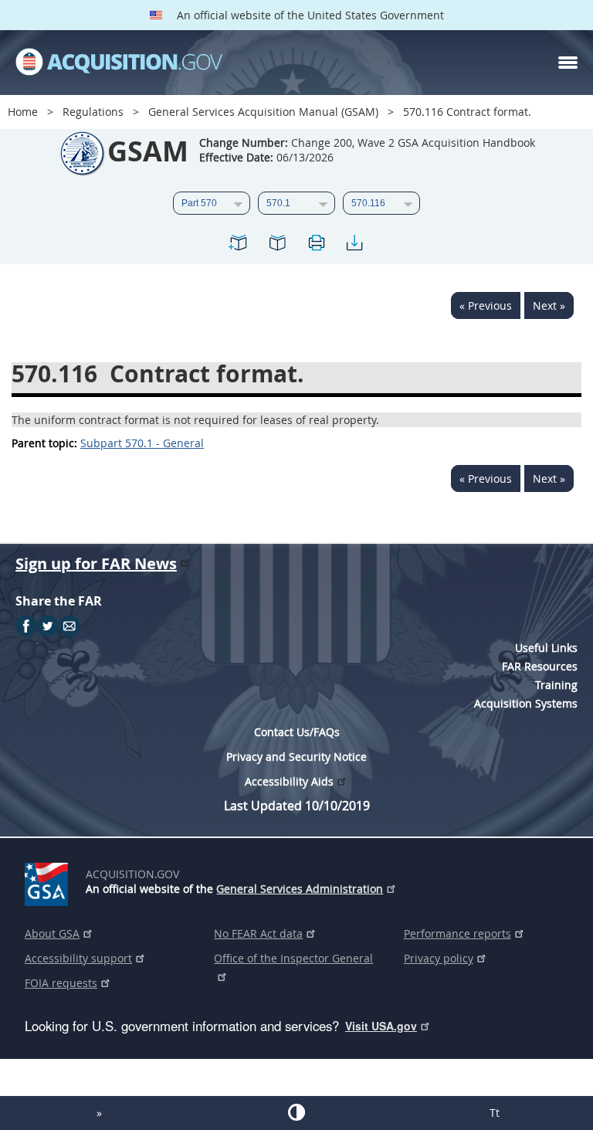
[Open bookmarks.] (277, 245)
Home (23, 111)
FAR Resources (540, 666)
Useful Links (546, 647)
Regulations (93, 111)
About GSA (52, 933)
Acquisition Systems (526, 703)
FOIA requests (61, 983)
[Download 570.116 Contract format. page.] (354, 245)
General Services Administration (299, 888)
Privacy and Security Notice (296, 756)
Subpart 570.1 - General (142, 443)
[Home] (118, 62)
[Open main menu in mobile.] (568, 62)
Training (556, 684)
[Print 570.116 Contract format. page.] (315, 245)
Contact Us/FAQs (297, 731)
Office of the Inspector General (293, 958)
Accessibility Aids (289, 781)
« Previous (485, 305)
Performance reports (457, 933)
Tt (495, 1112)
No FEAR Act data (258, 933)
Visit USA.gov (381, 1026)
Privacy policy (438, 958)
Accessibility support (78, 958)
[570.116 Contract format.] (238, 245)
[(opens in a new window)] (49, 881)
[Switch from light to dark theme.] (296, 1112)
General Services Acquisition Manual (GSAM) (263, 111)
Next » (549, 305)
